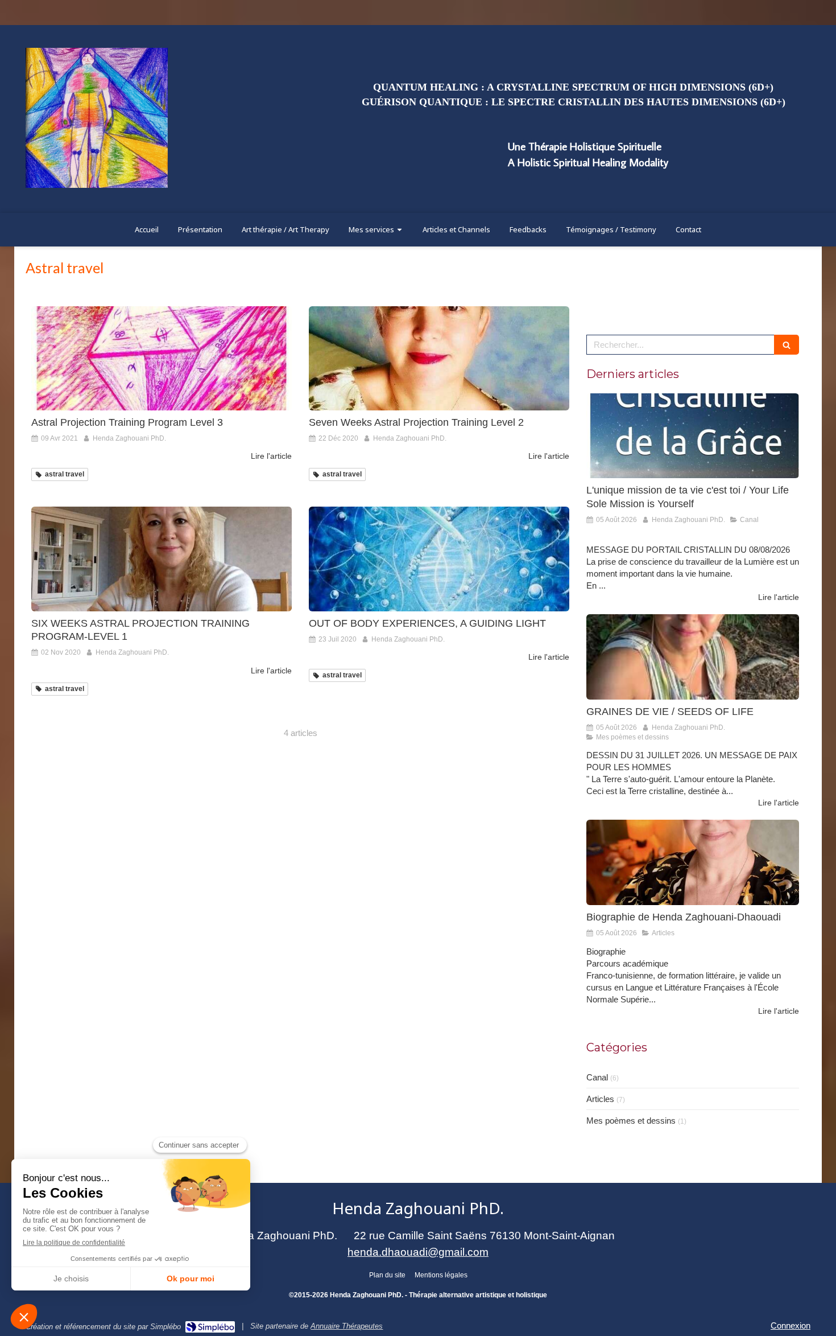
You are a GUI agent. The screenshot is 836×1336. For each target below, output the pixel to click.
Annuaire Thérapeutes (347, 1326)
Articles (600, 1099)
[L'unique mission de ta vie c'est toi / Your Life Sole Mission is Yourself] (692, 436)
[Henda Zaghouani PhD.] (97, 185)
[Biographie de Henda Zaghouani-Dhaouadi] (692, 862)
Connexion (790, 1325)
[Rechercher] (786, 345)
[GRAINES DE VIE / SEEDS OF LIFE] (692, 657)
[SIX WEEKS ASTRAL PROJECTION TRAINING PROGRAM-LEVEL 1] (161, 559)
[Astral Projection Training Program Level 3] (161, 358)
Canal (597, 1077)
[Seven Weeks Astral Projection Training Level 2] (439, 358)
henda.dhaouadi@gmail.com (418, 1252)
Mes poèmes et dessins (631, 1120)
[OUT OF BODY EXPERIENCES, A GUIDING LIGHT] (439, 559)
